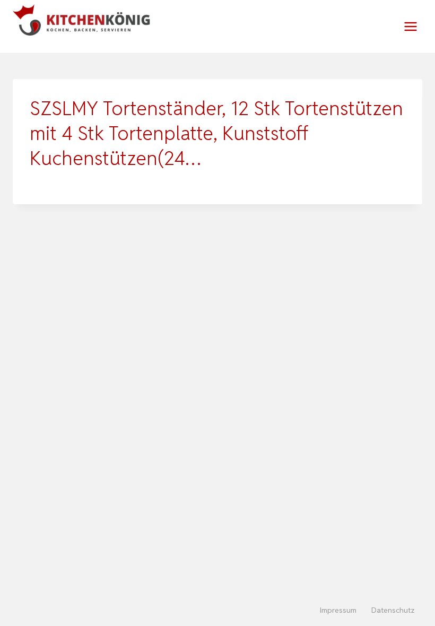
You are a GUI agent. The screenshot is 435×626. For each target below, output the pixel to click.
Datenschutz (393, 610)
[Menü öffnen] (410, 26)
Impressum (338, 610)
